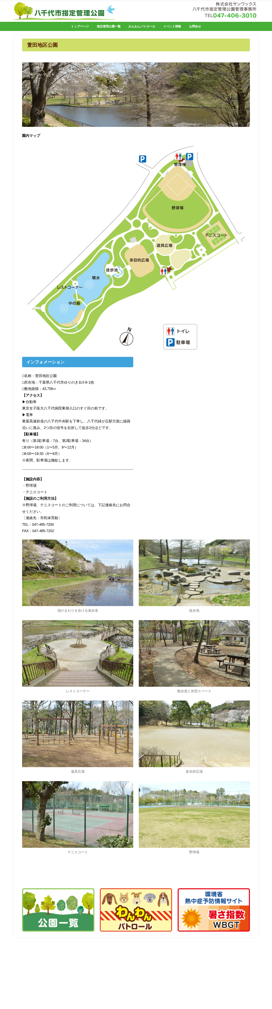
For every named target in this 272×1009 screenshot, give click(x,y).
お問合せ (195, 26)
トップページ (80, 26)
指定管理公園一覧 (109, 26)
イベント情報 (172, 26)
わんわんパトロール (142, 26)
